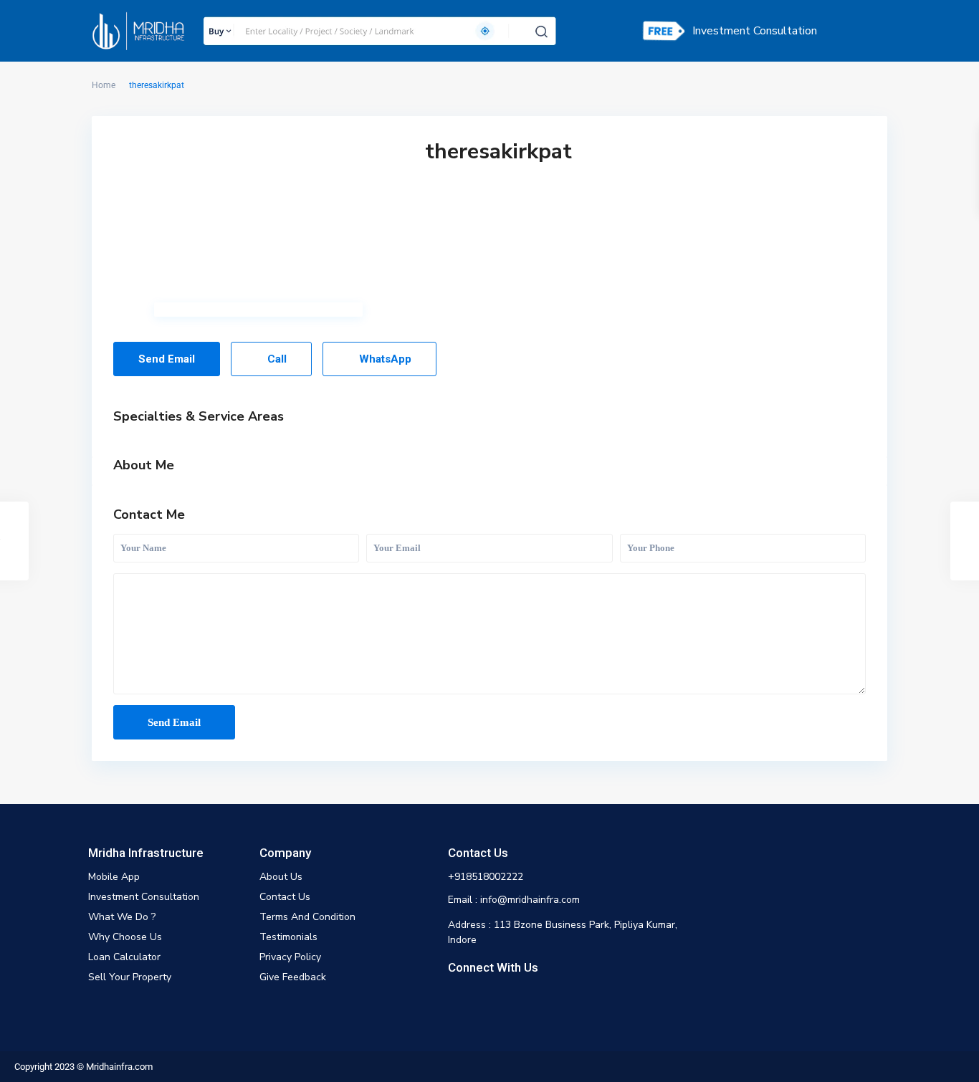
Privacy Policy (290, 957)
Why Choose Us (125, 937)
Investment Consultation (754, 31)
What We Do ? (122, 917)
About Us (280, 877)
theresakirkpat (498, 151)
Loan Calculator (124, 957)
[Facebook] (458, 998)
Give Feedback (292, 977)
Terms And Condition (307, 917)
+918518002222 (485, 877)
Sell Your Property (129, 977)
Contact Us (284, 897)
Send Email (166, 359)
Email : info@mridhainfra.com (514, 899)
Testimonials (288, 937)
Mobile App (114, 877)
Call (275, 359)
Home (103, 85)
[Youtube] (505, 998)
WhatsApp (383, 359)
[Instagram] (482, 998)
